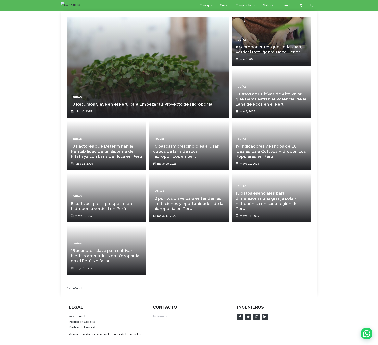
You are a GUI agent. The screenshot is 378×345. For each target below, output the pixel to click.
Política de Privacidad (83, 327)
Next (78, 288)
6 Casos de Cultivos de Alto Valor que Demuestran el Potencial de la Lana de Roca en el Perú (271, 99)
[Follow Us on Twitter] (248, 317)
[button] (311, 5)
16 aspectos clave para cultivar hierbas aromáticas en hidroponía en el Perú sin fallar (105, 255)
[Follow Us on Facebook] (240, 317)
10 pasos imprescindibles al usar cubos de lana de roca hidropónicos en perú (186, 151)
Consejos (206, 5)
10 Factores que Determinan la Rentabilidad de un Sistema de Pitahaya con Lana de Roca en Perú (106, 151)
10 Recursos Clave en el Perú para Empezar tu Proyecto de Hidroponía (141, 104)
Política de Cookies (82, 322)
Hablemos (160, 316)
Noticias (268, 5)
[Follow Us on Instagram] (256, 317)
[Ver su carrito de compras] (300, 5)
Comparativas (245, 5)
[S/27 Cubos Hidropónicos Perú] (75, 5)
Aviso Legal (77, 316)
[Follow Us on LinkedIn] (265, 317)
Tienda (286, 5)
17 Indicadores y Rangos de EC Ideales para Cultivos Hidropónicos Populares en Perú (271, 151)
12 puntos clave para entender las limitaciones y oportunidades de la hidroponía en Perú (188, 203)
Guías (224, 5)
